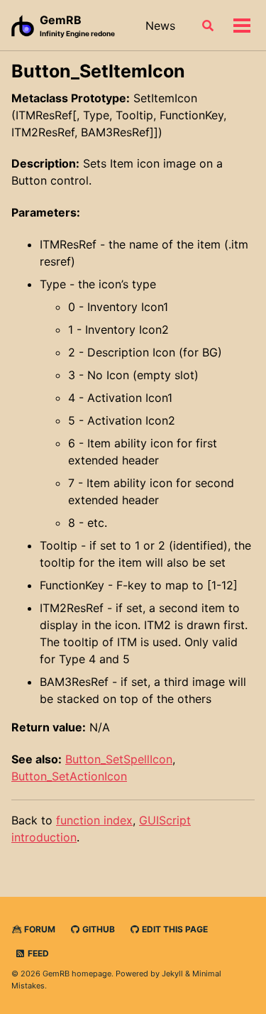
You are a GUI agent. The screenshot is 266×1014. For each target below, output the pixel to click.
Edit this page (174, 929)
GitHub (97, 929)
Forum (38, 929)
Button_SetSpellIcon (118, 759)
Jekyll (172, 973)
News (160, 25)
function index (94, 820)
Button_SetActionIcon (69, 776)
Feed (37, 953)
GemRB (77, 25)
